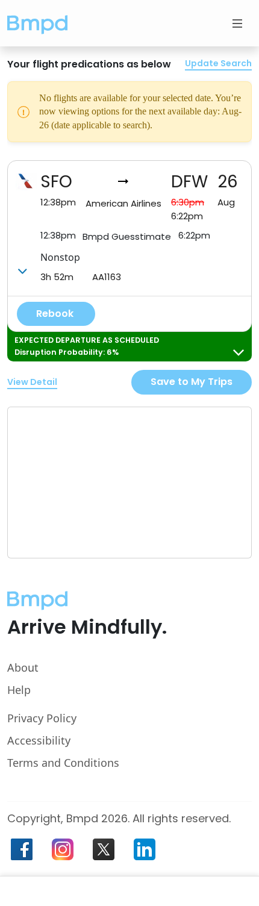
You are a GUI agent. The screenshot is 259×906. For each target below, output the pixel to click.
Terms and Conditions (63, 762)
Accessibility (38, 740)
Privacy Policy (41, 718)
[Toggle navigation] (237, 23)
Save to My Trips (191, 382)
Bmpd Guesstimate (127, 236)
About (23, 667)
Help (19, 690)
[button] (37, 23)
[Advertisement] (98, 482)
